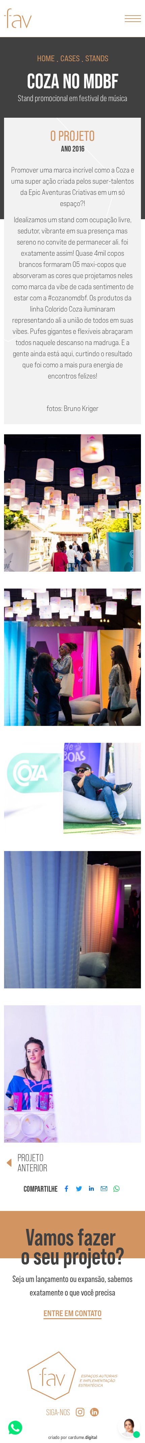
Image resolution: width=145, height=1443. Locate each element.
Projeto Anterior (32, 1163)
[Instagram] (80, 1412)
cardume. (82, 1437)
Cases (70, 58)
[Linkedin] (94, 1412)
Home (46, 58)
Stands (96, 58)
